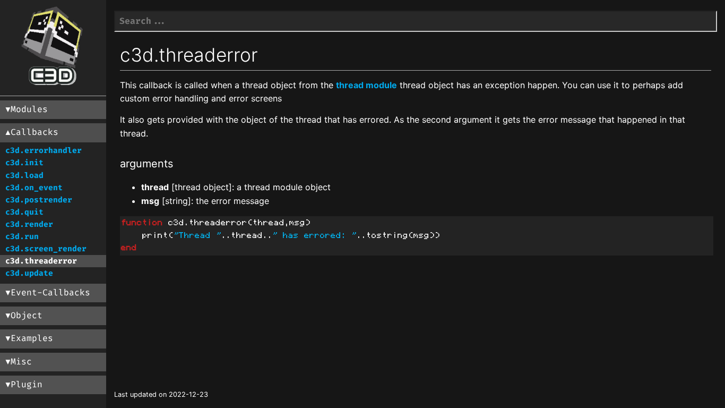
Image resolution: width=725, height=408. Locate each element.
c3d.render (29, 224)
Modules (29, 109)
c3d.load (24, 175)
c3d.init (24, 162)
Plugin (26, 384)
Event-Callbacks (50, 292)
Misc (21, 361)
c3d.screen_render (46, 248)
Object (26, 315)
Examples (32, 338)
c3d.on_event (34, 187)
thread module (366, 85)
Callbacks (34, 132)
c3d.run (22, 236)
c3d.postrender (38, 200)
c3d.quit (24, 212)
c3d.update (29, 273)
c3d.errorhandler (43, 150)
